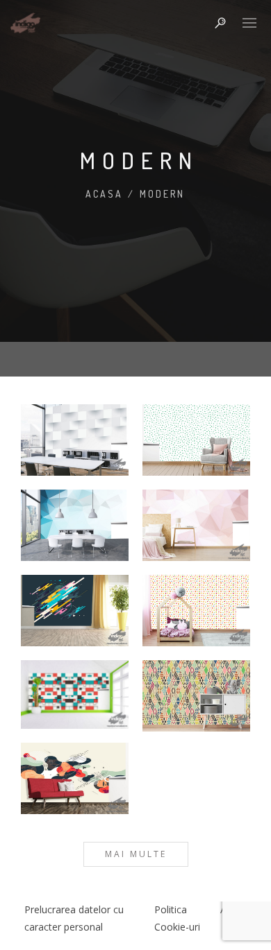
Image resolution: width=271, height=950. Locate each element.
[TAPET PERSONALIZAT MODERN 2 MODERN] (196, 440)
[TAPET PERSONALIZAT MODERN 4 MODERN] (196, 525)
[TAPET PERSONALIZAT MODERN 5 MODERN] (75, 610)
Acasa (104, 194)
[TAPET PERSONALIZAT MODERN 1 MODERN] (75, 440)
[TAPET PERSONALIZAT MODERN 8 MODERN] (196, 696)
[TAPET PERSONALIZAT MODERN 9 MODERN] (75, 778)
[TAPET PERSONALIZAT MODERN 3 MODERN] (75, 525)
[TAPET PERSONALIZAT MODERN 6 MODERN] (196, 610)
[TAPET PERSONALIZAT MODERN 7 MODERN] (75, 694)
